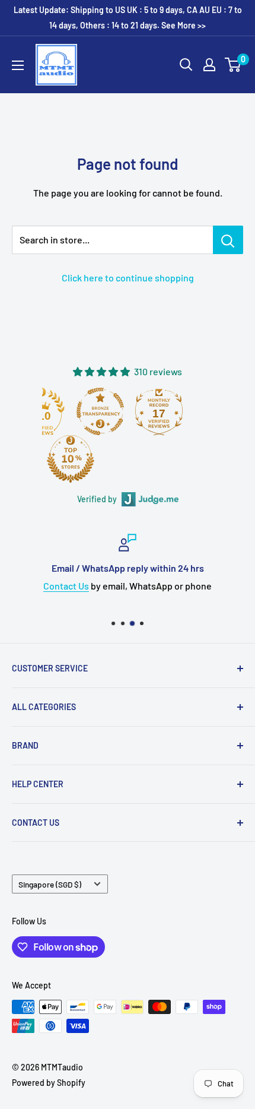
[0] (233, 65)
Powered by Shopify (48, 1083)
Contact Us (66, 585)
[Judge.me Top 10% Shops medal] (70, 459)
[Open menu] (18, 65)
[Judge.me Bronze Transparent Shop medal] (100, 411)
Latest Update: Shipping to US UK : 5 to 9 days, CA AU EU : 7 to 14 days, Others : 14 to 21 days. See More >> (128, 17)
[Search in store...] (228, 240)
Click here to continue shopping (128, 277)
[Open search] (186, 64)
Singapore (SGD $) (49, 884)
